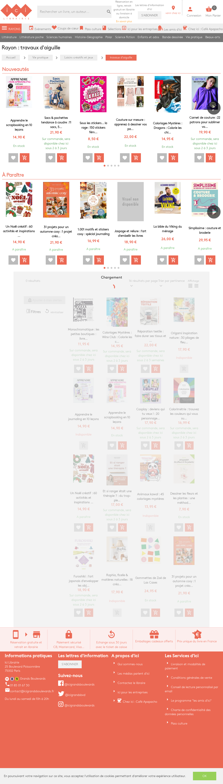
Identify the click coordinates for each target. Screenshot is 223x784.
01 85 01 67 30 (17, 685)
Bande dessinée (172, 37)
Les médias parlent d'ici (133, 673)
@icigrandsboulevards (79, 684)
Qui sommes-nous (130, 664)
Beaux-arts (212, 37)
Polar (108, 37)
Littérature (9, 37)
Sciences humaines (59, 37)
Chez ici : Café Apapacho (140, 701)
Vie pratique (194, 37)
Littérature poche (32, 37)
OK (205, 776)
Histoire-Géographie (89, 37)
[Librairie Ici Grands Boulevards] (16, 18)
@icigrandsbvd (74, 695)
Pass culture (179, 723)
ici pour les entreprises (133, 692)
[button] (216, 120)
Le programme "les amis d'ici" (191, 700)
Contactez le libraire (131, 683)
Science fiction (125, 37)
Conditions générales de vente (191, 677)
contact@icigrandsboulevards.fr (29, 691)
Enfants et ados (148, 37)
